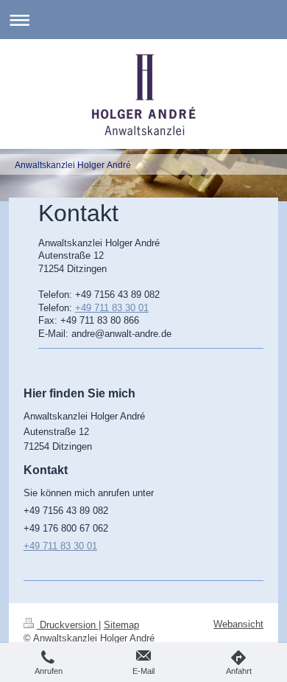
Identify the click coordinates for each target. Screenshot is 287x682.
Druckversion (68, 624)
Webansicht (238, 624)
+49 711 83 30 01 (112, 307)
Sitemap (121, 624)
